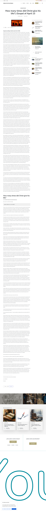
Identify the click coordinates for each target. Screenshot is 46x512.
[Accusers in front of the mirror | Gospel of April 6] (34, 398)
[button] (13, 442)
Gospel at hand (23, 8)
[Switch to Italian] (37, 0)
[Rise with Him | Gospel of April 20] (11, 398)
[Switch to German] (40, 0)
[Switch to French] (41, 0)
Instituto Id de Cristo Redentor (8, 3)
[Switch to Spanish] (36, 0)
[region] (9, 506)
